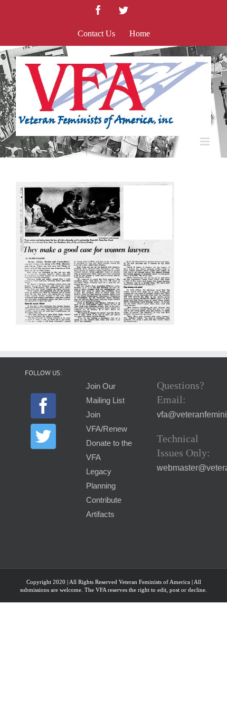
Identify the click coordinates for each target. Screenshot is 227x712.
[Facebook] (43, 405)
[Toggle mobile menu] (205, 141)
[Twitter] (43, 436)
